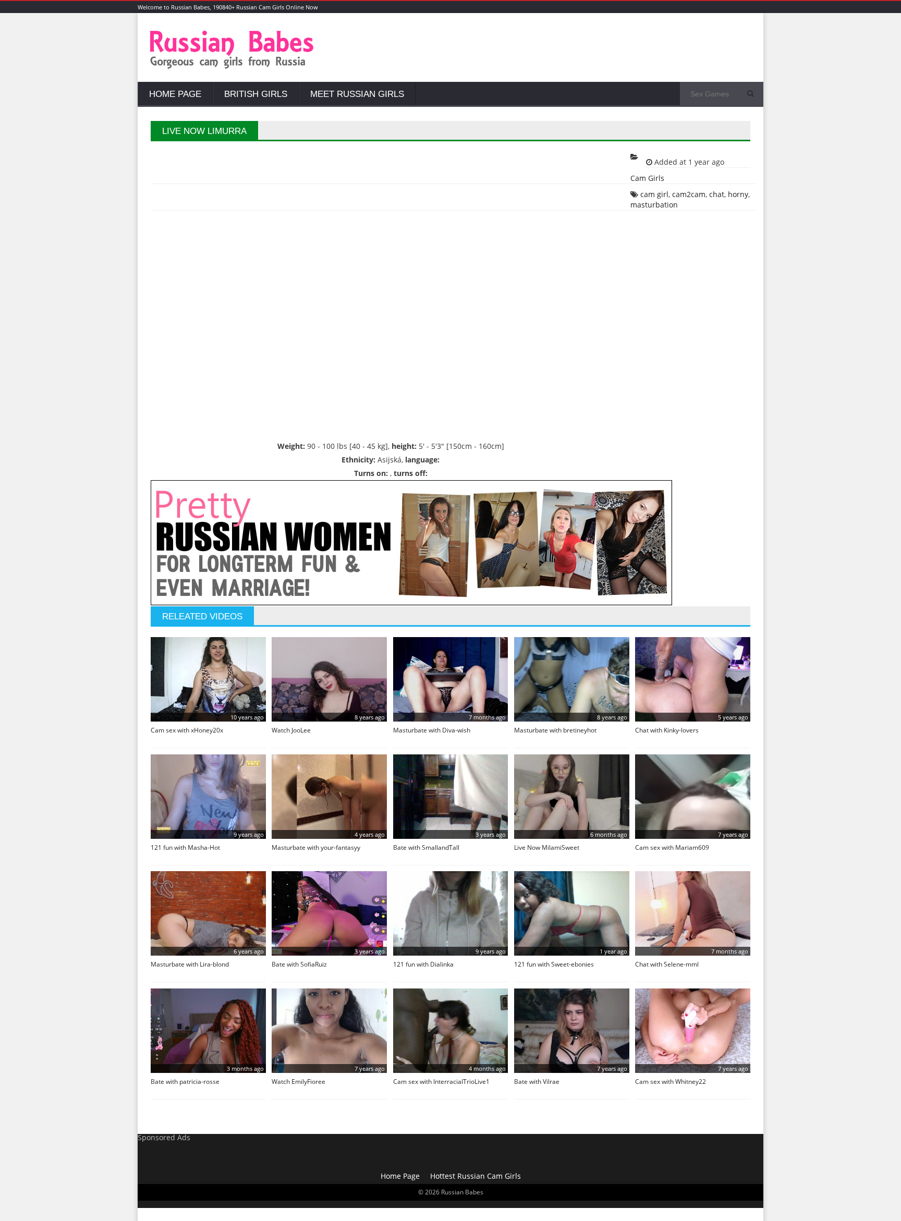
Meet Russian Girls (357, 94)
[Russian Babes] (232, 67)
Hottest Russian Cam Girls (475, 1176)
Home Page (175, 94)
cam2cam (688, 194)
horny (738, 194)
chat (716, 194)
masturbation (654, 205)
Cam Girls (647, 178)
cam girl (654, 194)
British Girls (255, 94)
